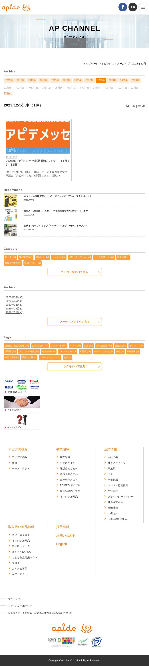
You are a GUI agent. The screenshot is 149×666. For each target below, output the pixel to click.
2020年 (66, 80)
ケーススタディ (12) (104, 257)
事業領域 (62, 449)
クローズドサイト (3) (50, 357)
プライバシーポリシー (120, 496)
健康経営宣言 (115, 502)
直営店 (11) (85, 351)
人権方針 (113, 513)
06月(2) (71, 87)
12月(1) (8, 93)
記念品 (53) (120, 346)
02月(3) (21, 87)
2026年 (135, 80)
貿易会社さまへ (69, 479)
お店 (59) (88, 346)
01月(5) (8, 87)
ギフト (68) (75, 346)
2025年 (124, 80)
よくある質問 (19, 568)
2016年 (20, 80)
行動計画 (113, 507)
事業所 (111, 468)
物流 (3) (67, 357)
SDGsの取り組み (117, 519)
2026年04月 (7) (14, 304)
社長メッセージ (117, 462)
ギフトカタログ (21, 534)
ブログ (16, 563)
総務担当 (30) (48, 351)
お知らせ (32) (42, 257)
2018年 (43, 80)
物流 (14, 462)
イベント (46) (136, 346)
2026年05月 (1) (14, 301)
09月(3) (110, 87)
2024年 (112, 80)
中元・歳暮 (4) (12, 357)
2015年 (9, 80)
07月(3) (84, 87)
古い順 (141, 106)
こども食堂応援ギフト (24, 557)
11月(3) (135, 87)
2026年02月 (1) (14, 312)
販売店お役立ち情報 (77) (17, 346)
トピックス (107, 63)
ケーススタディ (21, 468)
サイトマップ (15, 598)
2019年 (55, 80)
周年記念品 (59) (104, 346)
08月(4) (97, 87)
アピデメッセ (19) (67, 351)
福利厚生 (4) (133, 351)
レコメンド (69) (58, 346)
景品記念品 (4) (29, 357)
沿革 (110, 474)
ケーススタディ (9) (103, 351)
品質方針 (113, 490)
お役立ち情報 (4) (13, 263)
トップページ (90, 63)
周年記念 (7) (123, 257)
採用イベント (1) (32, 263)
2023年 (101, 80)
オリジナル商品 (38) (29, 351)
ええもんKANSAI (21, 551)
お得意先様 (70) (40, 346)
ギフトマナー (19, 574)
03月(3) (33, 87)
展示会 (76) (10, 257)
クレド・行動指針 (118, 485)
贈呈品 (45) (10, 351)
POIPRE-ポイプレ (70, 485)
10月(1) (122, 87)
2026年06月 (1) (14, 297)
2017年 (32, 80)
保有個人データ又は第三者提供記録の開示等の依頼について (40, 613)
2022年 (89, 80)
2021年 (78, 80)
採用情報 (62, 527)
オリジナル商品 (69, 496)
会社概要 (113, 457)
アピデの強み (18, 449)
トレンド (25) (59, 257)
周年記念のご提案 (70, 490)
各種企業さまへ (69, 474)
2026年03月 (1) (14, 308)
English (61, 544)
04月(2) (46, 87)
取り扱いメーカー (22, 546)
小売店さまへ (67, 462)
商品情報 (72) (25, 257)
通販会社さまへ (69, 468)
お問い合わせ (66, 535)
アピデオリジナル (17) (80, 257)
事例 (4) (120, 351)
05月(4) (59, 87)
